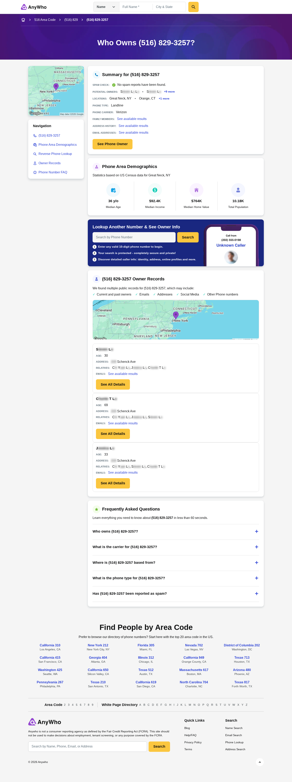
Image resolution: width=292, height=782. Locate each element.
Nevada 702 (194, 645)
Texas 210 (98, 682)
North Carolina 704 (194, 682)
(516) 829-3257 (49, 135)
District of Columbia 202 (242, 645)
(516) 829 (71, 19)
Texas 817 (241, 682)
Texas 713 (241, 657)
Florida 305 (146, 645)
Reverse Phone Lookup (55, 153)
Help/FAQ (190, 735)
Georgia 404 (98, 657)
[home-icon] (23, 19)
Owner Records (50, 163)
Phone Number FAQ (53, 172)
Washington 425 (50, 670)
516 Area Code (45, 19)
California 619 (146, 682)
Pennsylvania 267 (50, 682)
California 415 (50, 657)
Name (101, 7)
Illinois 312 (146, 657)
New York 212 (98, 645)
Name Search (234, 728)
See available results (132, 119)
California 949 (194, 657)
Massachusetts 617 (193, 670)
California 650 (98, 670)
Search (188, 237)
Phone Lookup (234, 742)
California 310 (50, 645)
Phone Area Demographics (58, 144)
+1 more (164, 98)
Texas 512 (146, 670)
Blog (187, 728)
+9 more (169, 91)
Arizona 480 (242, 670)
